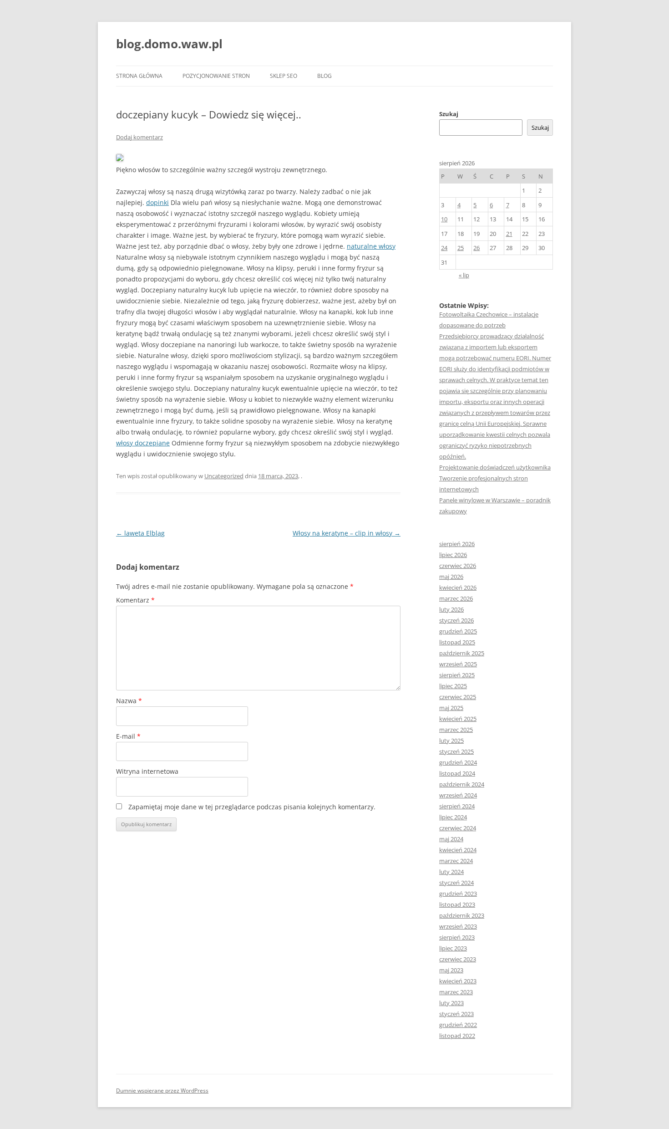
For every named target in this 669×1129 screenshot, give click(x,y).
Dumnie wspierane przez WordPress (162, 1090)
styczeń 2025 (456, 751)
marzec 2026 (456, 598)
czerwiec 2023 (457, 959)
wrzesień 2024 (458, 795)
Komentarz (135, 600)
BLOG (324, 76)
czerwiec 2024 (457, 828)
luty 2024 (451, 872)
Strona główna (139, 76)
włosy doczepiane (143, 443)
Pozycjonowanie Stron (216, 76)
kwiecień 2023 (457, 981)
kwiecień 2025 (457, 719)
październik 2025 (461, 653)
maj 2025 (451, 708)
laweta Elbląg (140, 533)
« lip (464, 275)
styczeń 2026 (456, 620)
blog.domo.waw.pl (169, 44)
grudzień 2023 (458, 893)
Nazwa (129, 700)
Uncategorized (223, 476)
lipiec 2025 (453, 686)
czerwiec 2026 (457, 566)
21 (509, 234)
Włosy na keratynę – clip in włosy (346, 533)
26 (476, 248)
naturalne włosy (371, 246)
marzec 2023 (456, 992)
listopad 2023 (457, 904)
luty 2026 (451, 609)
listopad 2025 (457, 642)
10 (444, 219)
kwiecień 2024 (457, 850)
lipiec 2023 (453, 948)
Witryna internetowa (147, 771)
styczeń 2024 (456, 883)
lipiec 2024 (453, 817)
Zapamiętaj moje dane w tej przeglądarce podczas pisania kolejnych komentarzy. (251, 806)
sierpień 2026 (457, 544)
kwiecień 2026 (457, 587)
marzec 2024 (456, 861)
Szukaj (448, 114)
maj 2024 (451, 839)
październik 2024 (461, 784)
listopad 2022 (457, 1036)
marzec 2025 (456, 729)
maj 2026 (451, 576)
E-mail (128, 736)
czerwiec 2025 (457, 697)
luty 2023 (451, 1003)
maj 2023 (451, 970)
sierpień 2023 (457, 937)
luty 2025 (451, 740)
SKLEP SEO (283, 76)
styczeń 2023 (456, 1014)
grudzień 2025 (458, 631)
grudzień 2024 (458, 762)
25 (460, 248)
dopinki (157, 202)
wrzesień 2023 (458, 926)
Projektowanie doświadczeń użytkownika (495, 467)
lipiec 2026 (453, 555)
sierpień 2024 (457, 806)
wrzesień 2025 (458, 664)
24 (444, 248)
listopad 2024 (457, 773)
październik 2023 (461, 915)
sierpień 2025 (457, 675)
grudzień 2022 (458, 1025)
